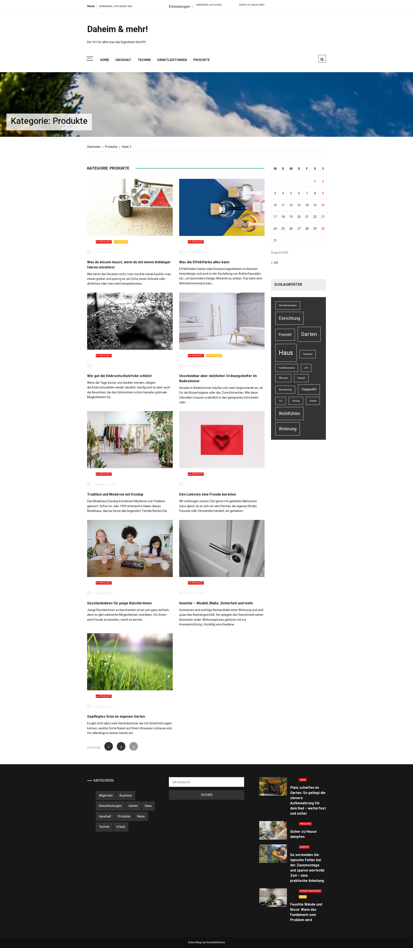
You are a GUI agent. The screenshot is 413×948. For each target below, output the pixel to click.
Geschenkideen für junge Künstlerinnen (119, 603)
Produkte (201, 60)
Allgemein (106, 795)
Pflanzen (283, 378)
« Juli (274, 262)
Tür (280, 400)
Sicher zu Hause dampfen (214, 4)
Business (126, 795)
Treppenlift (308, 389)
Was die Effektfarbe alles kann (204, 262)
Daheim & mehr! (117, 29)
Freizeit (285, 334)
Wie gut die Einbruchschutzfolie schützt (119, 376)
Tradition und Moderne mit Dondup (115, 494)
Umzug (296, 400)
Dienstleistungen (172, 60)
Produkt (301, 378)
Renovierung (285, 389)
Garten (309, 334)
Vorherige (93, 747)
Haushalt (123, 60)
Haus (286, 352)
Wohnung (287, 428)
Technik (144, 60)
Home (104, 60)
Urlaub (312, 400)
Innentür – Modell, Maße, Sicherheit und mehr (216, 603)
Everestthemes (216, 942)
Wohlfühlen (289, 413)
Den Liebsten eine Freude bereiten (207, 494)
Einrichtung (289, 318)
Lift (306, 367)
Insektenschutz (287, 367)
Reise (141, 816)
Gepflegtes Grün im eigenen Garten (116, 716)
